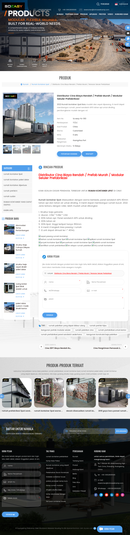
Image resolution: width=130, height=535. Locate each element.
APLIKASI (93, 14)
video (110, 14)
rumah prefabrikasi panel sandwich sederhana (61, 334)
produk (84, 14)
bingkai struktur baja (54, 490)
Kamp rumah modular (54, 485)
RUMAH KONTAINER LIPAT (101, 190)
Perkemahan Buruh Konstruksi (57, 472)
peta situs (76, 482)
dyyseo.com (88, 528)
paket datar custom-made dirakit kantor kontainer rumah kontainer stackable (22, 306)
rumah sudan (9, 196)
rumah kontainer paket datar (16, 179)
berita (75, 474)
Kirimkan (9, 514)
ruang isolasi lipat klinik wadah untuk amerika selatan (23, 286)
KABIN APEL (8, 210)
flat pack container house (56, 501)
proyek (102, 14)
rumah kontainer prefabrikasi (57, 456)
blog (74, 478)
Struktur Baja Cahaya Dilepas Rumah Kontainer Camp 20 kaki (23, 247)
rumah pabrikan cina (84, 330)
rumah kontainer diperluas (15, 185)
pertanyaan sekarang (69, 154)
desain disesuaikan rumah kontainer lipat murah (81, 410)
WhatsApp (89, 154)
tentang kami (71, 14)
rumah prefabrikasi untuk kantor (112, 330)
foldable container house (55, 477)
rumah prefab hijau (98, 325)
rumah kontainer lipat (40, 84)
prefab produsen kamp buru (57, 481)
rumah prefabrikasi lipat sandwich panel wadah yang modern (17, 410)
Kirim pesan (109, 529)
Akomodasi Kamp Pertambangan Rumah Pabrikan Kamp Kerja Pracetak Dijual (22, 228)
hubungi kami (121, 14)
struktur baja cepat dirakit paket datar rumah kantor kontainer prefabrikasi (22, 267)
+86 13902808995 (69, 10)
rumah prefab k (10, 190)
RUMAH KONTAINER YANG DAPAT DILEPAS (18, 203)
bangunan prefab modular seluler (56, 330)
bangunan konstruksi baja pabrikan (101, 334)
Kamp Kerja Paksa (53, 461)
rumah (60, 14)
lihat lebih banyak (20, 236)
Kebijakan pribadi (79, 491)
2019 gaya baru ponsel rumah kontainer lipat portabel (113, 410)
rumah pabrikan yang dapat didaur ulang (67, 325)
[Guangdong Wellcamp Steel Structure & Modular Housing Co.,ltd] (13, 6)
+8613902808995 (44, 10)
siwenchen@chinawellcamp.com (96, 10)
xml (74, 487)
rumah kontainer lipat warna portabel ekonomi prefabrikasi (49, 410)
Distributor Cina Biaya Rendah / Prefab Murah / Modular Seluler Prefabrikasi (83, 273)
